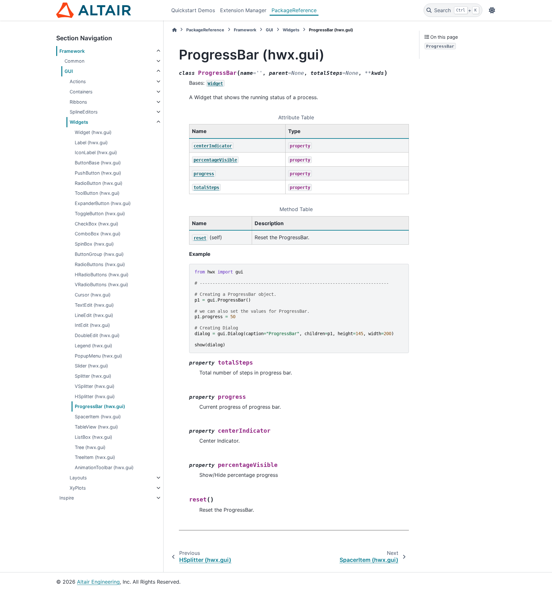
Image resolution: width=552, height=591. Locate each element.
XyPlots (78, 488)
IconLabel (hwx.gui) (96, 152)
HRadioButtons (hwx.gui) (101, 274)
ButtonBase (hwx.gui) (98, 162)
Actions (78, 81)
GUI (69, 71)
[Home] (174, 30)
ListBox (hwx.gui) (93, 437)
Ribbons (78, 102)
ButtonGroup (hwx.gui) (99, 254)
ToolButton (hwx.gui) (97, 193)
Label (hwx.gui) (91, 142)
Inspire (66, 497)
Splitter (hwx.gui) (93, 376)
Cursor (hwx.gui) (93, 294)
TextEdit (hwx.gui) (94, 305)
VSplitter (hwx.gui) (94, 386)
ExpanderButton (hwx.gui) (103, 203)
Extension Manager (243, 10)
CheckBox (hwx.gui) (96, 223)
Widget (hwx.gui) (93, 132)
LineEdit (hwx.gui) (94, 315)
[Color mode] (492, 10)
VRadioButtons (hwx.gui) (101, 284)
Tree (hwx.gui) (90, 447)
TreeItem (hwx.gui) (95, 457)
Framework (72, 51)
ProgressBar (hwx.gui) (100, 406)
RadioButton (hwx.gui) (98, 183)
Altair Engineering (98, 582)
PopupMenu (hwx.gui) (98, 356)
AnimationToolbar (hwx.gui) (104, 467)
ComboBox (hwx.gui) (97, 233)
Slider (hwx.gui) (91, 365)
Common (74, 61)
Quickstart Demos (193, 10)
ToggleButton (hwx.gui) (100, 213)
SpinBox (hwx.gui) (94, 244)
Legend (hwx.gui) (93, 345)
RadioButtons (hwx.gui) (100, 264)
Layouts (78, 477)
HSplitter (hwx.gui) (95, 396)
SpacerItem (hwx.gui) (98, 416)
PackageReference (294, 10)
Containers (81, 91)
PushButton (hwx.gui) (98, 173)
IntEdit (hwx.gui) (92, 325)
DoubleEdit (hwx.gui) (97, 335)
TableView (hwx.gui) (96, 426)
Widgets (79, 122)
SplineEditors (84, 111)
